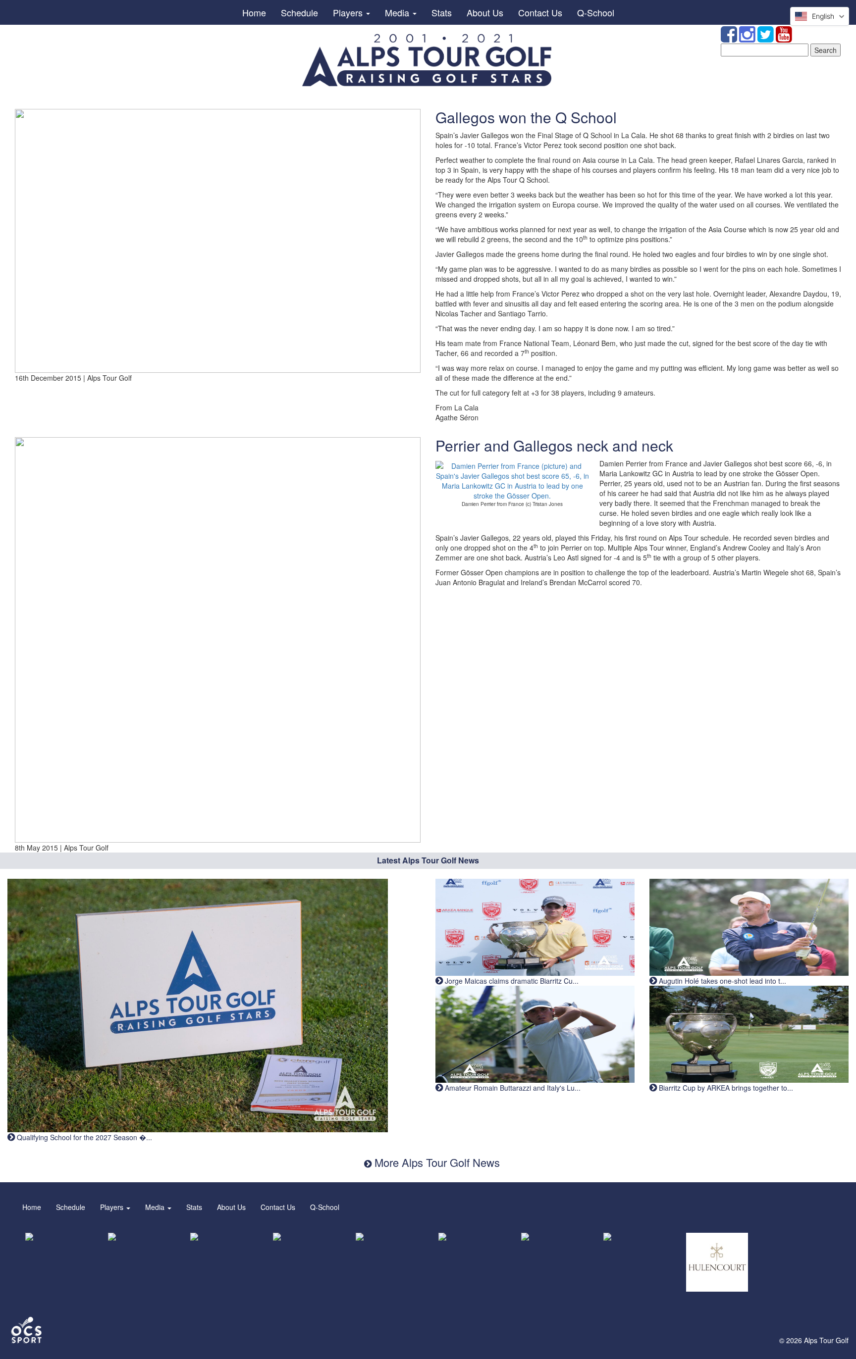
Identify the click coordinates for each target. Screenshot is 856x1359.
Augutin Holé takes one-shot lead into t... (721, 981)
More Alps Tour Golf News (436, 1162)
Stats (441, 12)
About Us (485, 12)
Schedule (299, 12)
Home (254, 12)
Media (398, 12)
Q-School (595, 12)
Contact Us (540, 12)
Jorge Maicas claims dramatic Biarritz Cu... (511, 981)
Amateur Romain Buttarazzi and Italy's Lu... (512, 1088)
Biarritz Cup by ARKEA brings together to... (725, 1088)
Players (349, 12)
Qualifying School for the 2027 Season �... (83, 1137)
